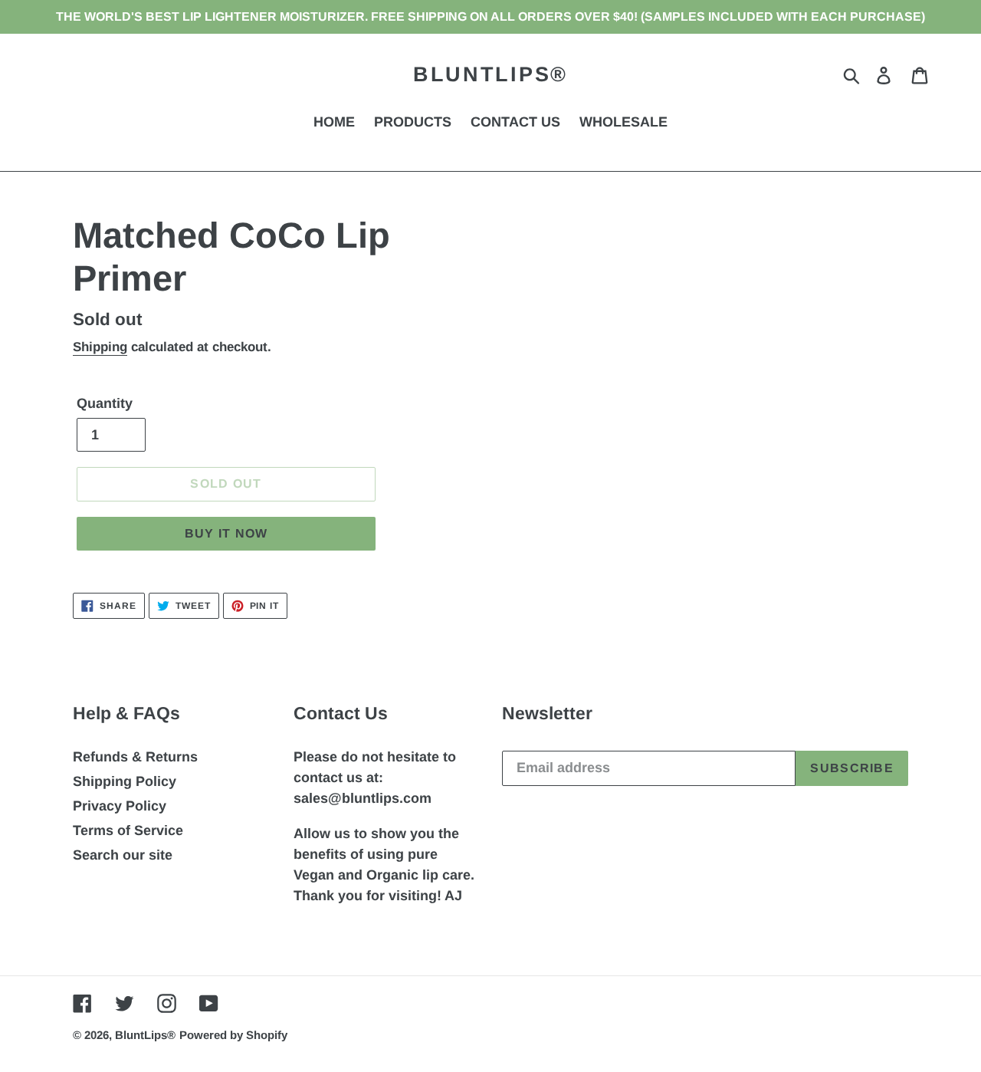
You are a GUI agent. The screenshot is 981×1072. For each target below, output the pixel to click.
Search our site (122, 855)
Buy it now (226, 533)
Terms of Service (128, 830)
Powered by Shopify (233, 1034)
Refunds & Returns (135, 757)
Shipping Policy (124, 781)
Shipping (100, 347)
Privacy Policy (119, 806)
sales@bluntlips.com (362, 798)
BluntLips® (490, 74)
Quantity (105, 403)
